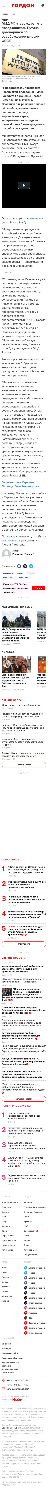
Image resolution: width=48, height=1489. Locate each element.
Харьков (6, 1286)
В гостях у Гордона (33, 1212)
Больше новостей (24, 1099)
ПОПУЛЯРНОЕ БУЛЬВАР (17, 1105)
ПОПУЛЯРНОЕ (10, 859)
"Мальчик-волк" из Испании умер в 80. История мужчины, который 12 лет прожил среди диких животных (26, 870)
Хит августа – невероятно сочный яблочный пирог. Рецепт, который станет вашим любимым (25, 1131)
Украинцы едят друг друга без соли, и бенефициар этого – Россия (22, 715)
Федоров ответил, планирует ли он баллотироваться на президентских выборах (27, 884)
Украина (30, 573)
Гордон (5, 14)
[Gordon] (23, 6)
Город (4, 1262)
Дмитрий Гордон (37, 1268)
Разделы (28, 1197)
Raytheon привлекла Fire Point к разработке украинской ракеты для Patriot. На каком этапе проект (21, 1036)
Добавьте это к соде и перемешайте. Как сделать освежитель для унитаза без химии (26, 1145)
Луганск (5, 1301)
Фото (26, 1235)
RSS (30, 1318)
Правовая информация (12, 1358)
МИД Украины (9, 578)
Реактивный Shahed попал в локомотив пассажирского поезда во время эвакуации (26, 899)
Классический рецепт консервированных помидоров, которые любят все (24, 1116)
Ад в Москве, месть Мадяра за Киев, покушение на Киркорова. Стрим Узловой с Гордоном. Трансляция (27, 930)
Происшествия (9, 1240)
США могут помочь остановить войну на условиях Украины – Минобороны (23, 980)
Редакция (6, 1348)
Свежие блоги (12, 700)
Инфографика (8, 1245)
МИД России (24, 578)
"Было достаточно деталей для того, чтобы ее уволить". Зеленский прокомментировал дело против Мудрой (23, 1087)
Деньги (5, 1212)
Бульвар (8, 652)
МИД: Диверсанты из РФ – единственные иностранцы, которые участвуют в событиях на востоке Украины (16, 635)
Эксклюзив (29, 1231)
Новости (6, 1197)
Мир (13, 14)
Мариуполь (7, 1296)
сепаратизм (8, 573)
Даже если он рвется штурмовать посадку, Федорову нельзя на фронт (22, 742)
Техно (4, 1231)
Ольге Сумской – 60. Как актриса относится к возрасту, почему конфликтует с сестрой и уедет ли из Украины (27, 1161)
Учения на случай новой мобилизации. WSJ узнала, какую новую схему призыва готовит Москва (23, 969)
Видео (27, 1240)
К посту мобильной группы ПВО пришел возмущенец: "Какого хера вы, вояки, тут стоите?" (23, 728)
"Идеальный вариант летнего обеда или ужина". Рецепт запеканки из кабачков (26, 1178)
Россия (20, 573)
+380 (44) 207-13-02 (17, 1384)
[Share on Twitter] (25, 566)
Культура (6, 1226)
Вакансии (6, 1344)
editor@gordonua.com (17, 1389)
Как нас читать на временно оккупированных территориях (10, 1367)
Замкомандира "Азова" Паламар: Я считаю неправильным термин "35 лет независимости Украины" (27, 914)
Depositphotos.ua (9, 1428)
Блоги (26, 1217)
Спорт (4, 1221)
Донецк (5, 1282)
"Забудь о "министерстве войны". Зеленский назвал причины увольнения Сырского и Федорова (23, 1061)
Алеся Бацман (35, 1303)
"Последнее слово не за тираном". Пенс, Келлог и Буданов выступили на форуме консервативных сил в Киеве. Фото (22, 994)
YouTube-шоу (30, 1250)
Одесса (5, 1277)
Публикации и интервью (35, 1207)
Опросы (27, 1245)
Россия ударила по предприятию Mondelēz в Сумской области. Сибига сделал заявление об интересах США (21, 1023)
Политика (17, 644)
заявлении (36, 218)
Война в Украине (10, 1202)
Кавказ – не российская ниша (21, 705)
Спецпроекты (30, 1254)
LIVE (26, 1226)
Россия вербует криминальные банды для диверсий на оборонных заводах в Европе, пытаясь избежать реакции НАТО (24, 1048)
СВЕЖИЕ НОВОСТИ (14, 957)
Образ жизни (8, 1235)
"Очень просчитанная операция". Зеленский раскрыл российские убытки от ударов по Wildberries (23, 1010)
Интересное (7, 1250)
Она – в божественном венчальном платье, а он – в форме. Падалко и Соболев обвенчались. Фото (16, 680)
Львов (4, 1272)
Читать (38, 588)
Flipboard (33, 1313)
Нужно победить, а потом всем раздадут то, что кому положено (23, 754)
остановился (10, 540)
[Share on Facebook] (19, 566)
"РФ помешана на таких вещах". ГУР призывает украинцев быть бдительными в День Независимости (22, 1074)
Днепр (5, 1291)
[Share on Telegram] (31, 566)
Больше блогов (24, 765)
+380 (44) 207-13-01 (17, 1380)
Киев (4, 1268)
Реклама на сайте (10, 1353)
